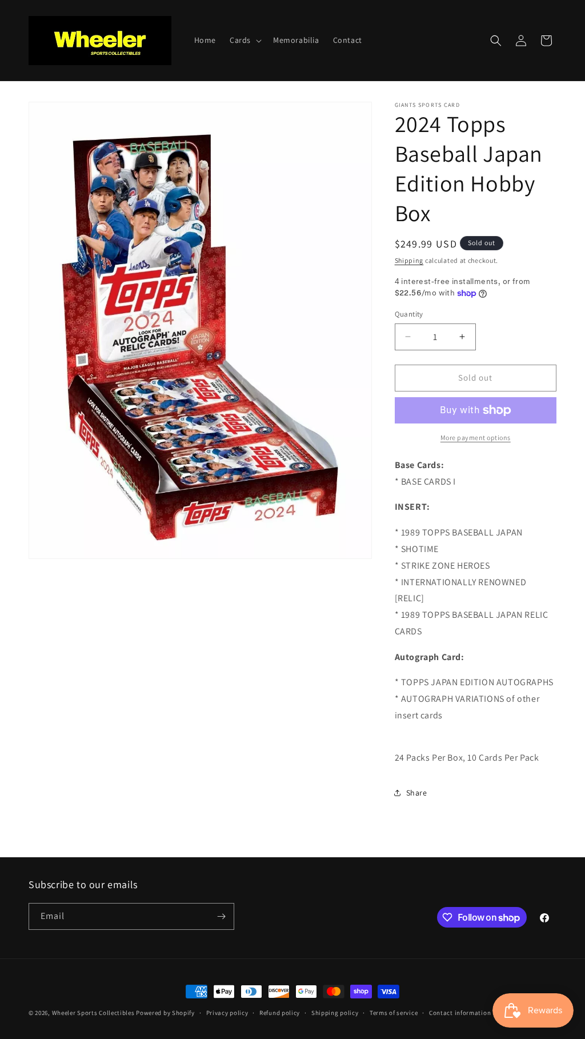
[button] (244, 40)
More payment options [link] (475, 437)
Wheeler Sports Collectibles (93, 1013)
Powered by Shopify (165, 1013)
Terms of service (394, 1013)
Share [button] (416, 793)
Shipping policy (335, 1013)
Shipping (409, 260)
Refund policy (279, 1013)
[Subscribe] (221, 916)
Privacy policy (227, 1013)
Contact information (460, 1013)
